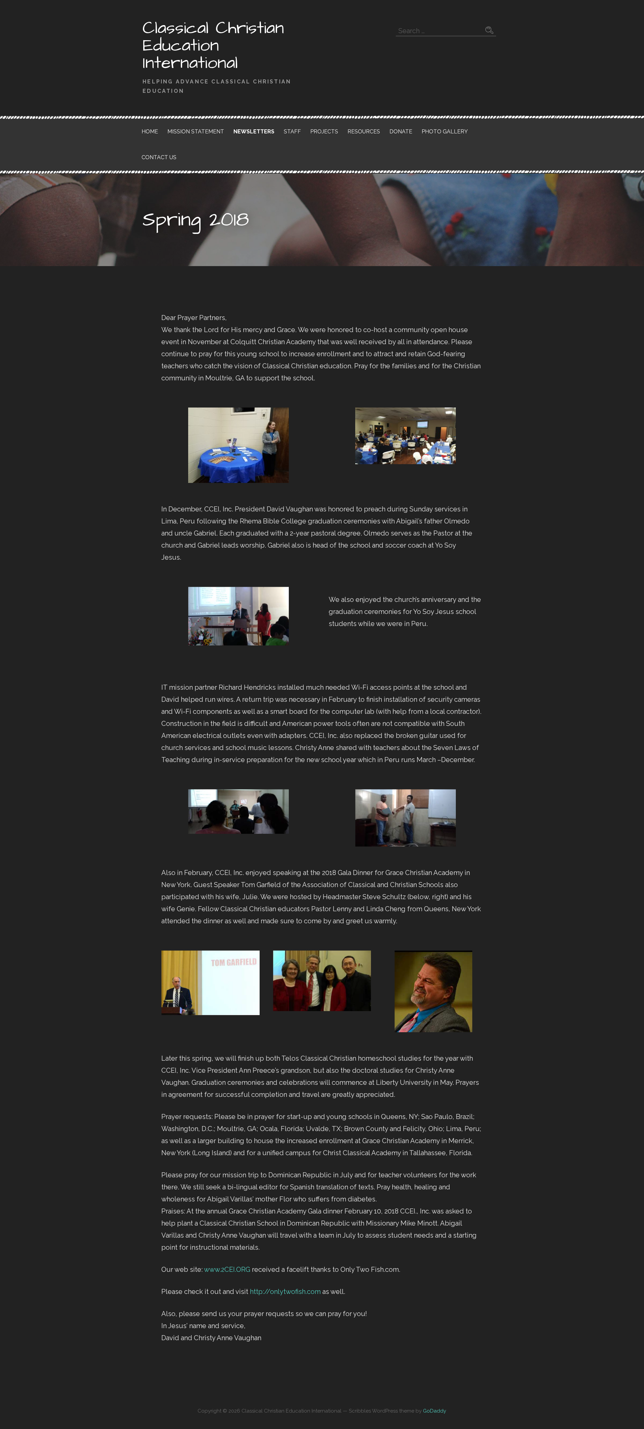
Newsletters (253, 131)
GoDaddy (434, 1411)
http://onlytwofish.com (285, 1292)
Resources (363, 131)
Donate (400, 131)
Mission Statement (195, 131)
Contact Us (159, 157)
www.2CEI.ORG (227, 1269)
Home (150, 131)
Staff (292, 131)
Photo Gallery (445, 131)
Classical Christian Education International (213, 45)
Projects (324, 131)
